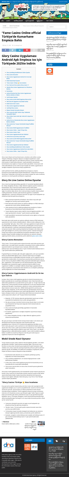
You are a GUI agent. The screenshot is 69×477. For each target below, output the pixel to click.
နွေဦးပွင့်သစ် (39, 20)
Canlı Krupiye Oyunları (12, 97)
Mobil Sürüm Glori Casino (13, 103)
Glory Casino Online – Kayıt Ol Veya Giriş (17, 130)
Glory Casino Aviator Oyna (13, 132)
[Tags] (56, 441)
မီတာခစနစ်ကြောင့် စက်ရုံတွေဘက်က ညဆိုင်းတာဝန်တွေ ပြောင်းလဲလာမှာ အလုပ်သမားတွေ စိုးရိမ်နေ (56, 55)
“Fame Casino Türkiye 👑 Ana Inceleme (16, 83)
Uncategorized (18, 45)
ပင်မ (2, 20)
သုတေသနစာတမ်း (29, 20)
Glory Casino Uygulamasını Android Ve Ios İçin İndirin (20, 149)
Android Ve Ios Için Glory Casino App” (16, 136)
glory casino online (37, 236)
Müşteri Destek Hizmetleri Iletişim (15, 110)
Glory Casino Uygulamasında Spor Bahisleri (17, 134)
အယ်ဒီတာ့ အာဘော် (18, 20)
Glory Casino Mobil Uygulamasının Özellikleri (18, 128)
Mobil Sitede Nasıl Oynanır (13, 81)
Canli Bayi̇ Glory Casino (12, 108)
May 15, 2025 (7, 45)
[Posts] (49, 441)
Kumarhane (9, 91)
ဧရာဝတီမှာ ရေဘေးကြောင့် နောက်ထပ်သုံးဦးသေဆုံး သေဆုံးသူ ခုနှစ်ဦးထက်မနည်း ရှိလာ (56, 46)
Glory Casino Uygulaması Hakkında (15, 106)
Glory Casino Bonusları (12, 74)
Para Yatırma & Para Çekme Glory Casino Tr (18, 85)
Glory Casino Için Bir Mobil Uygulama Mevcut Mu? (19, 99)
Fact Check (49, 20)
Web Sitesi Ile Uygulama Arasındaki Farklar (17, 101)
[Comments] (63, 441)
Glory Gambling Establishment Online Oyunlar (18, 72)
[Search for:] (57, 26)
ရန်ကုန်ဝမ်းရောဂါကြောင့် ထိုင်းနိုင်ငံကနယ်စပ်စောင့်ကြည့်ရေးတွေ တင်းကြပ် (56, 449)
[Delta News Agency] (34, 18)
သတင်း (8, 20)
